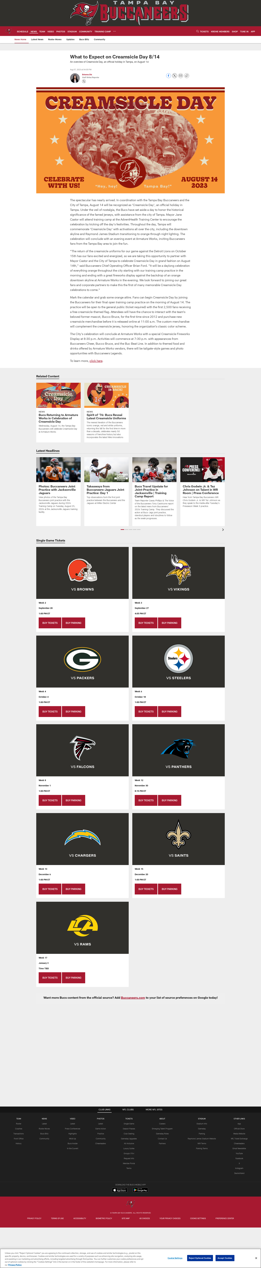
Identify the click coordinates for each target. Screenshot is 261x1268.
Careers (162, 1124)
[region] (130, 1258)
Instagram (239, 1168)
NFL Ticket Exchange (239, 1138)
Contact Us (162, 1138)
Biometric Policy (104, 1218)
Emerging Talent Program (162, 1129)
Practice (100, 1134)
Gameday (202, 1129)
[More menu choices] (114, 31)
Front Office (18, 1138)
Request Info (129, 1158)
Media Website (239, 1134)
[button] (122, 529)
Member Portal (129, 1163)
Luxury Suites (128, 1148)
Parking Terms (202, 1148)
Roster (18, 1124)
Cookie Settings (198, 1218)
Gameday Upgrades (129, 1138)
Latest (44, 1124)
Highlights (72, 1134)
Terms (128, 1168)
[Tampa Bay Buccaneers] (130, 1204)
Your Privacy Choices (170, 1218)
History (18, 1143)
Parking (202, 1134)
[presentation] (223, 530)
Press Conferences (72, 1129)
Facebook (239, 1158)
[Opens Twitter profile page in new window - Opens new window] (84, 81)
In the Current (72, 1148)
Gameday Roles (162, 1134)
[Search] (197, 31)
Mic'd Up (72, 1138)
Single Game (129, 1124)
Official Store (239, 1129)
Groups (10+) (129, 1153)
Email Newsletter (239, 1148)
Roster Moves (44, 1129)
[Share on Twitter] (174, 77)
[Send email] (180, 77)
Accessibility (79, 1218)
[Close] (256, 1258)
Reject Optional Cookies (200, 1258)
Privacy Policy (34, 1218)
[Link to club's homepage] (8, 31)
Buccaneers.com (133, 997)
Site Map (126, 1218)
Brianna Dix (87, 74)
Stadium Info (202, 1124)
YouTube (239, 1153)
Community (44, 1138)
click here (96, 361)
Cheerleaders (100, 1143)
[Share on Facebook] (168, 77)
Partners (162, 1143)
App (239, 1124)
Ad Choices (144, 1218)
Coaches (18, 1129)
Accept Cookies (225, 1258)
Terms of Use (57, 1218)
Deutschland (239, 1173)
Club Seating (129, 1134)
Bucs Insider (73, 1143)
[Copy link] (186, 75)
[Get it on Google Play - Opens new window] (140, 1191)
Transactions (18, 1134)
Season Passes (129, 1129)
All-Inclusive (129, 1143)
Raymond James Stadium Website (202, 1138)
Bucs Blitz (44, 1134)
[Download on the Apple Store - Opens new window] (119, 1190)
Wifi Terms (202, 1143)
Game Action (100, 1129)
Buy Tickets (50, 622)
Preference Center (225, 1218)
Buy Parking (73, 622)
